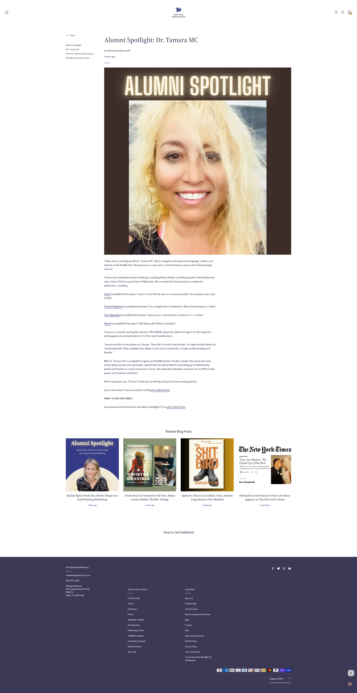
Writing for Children (136, 620)
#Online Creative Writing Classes (80, 53)
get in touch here (176, 406)
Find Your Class (134, 598)
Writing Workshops (81, 567)
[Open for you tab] (350, 684)
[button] (349, 12)
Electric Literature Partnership (197, 614)
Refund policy (191, 641)
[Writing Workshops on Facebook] (272, 568)
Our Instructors (191, 609)
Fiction (131, 603)
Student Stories (134, 646)
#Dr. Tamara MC (73, 49)
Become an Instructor (194, 636)
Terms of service (192, 652)
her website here (161, 390)
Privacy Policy (191, 646)
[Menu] (6, 12)
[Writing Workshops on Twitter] (278, 568)
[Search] (343, 12)
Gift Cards (132, 652)
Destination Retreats (137, 641)
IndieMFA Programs (136, 636)
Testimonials (190, 603)
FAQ (187, 630)
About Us (189, 598)
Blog (187, 620)
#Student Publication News (77, 58)
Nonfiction (132, 609)
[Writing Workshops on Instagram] (284, 568)
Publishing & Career (136, 630)
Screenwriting (133, 625)
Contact (188, 625)
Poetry (130, 614)
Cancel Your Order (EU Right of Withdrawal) (198, 658)
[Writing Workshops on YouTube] (289, 568)
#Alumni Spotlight (73, 45)
